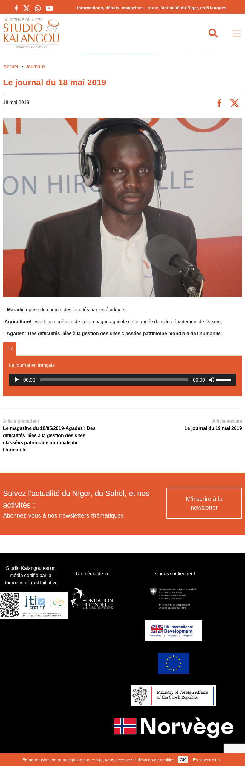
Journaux (35, 66)
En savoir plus (206, 759)
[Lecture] (17, 380)
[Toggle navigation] (236, 33)
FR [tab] (9, 348)
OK (183, 759)
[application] (122, 380)
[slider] (224, 379)
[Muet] (212, 380)
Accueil (11, 66)
